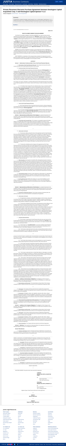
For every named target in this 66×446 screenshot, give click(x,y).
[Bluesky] (14, 444)
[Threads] (13, 444)
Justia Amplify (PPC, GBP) (52, 434)
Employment (35, 416)
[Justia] (7, 1)
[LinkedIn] (7, 444)
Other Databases (36, 426)
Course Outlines (51, 417)
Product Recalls (36, 432)
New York (20, 436)
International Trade (36, 419)
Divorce (19, 416)
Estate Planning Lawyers (7, 419)
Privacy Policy (54, 444)
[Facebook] (10, 444)
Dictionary (50, 413)
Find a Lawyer (5, 4)
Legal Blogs (35, 429)
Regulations (5, 431)
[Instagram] (11, 444)
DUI (18, 417)
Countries (35, 437)
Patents (34, 434)
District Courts (5, 436)
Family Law (20, 421)
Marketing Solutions (42, 4)
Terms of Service (49, 444)
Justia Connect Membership (53, 428)
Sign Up (61, 1)
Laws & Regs (30, 4)
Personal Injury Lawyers (7, 422)
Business (35, 411)
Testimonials (50, 437)
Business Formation (36, 413)
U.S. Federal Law (6, 426)
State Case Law (20, 431)
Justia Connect (31, 444)
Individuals (20, 411)
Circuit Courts (5, 434)
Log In (57, 1)
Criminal (19, 414)
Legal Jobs (35, 428)
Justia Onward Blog (51, 436)
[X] (16, 444)
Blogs (49, 421)
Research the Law (18, 4)
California (20, 432)
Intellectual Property (36, 417)
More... (4, 424)
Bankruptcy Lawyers (6, 413)
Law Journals (50, 419)
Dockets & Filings (6, 437)
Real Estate (35, 421)
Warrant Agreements (23, 13)
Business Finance (15, 13)
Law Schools (24, 4)
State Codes (20, 429)
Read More (15, 24)
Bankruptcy (20, 413)
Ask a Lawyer (11, 4)
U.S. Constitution (6, 428)
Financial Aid (50, 416)
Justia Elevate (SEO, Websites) (53, 432)
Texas (19, 437)
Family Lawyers (6, 421)
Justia (5, 444)
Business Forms (36, 431)
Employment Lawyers (7, 417)
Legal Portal (37, 444)
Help (44, 444)
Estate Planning (21, 419)
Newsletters (36, 4)
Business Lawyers (6, 414)
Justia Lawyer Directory (52, 429)
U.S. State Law (21, 426)
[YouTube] (9, 444)
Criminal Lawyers (6, 416)
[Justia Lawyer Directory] (17, 444)
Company (41, 444)
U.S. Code (4, 429)
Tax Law (34, 422)
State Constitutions (21, 428)
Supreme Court (6, 432)
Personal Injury (21, 422)
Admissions (50, 414)
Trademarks (35, 436)
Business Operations (37, 414)
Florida (19, 434)
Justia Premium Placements (53, 431)
